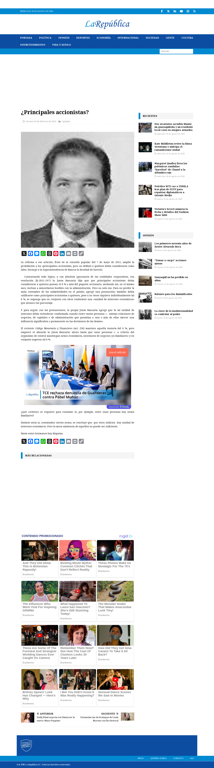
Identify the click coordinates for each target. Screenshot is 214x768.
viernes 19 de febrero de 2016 (41, 121)
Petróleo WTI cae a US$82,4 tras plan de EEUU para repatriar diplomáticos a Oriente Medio (171, 191)
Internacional (128, 37)
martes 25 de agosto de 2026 (169, 199)
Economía (104, 37)
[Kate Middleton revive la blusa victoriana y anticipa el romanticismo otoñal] (145, 147)
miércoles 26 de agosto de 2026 (171, 134)
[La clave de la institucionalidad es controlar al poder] (145, 314)
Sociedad (152, 37)
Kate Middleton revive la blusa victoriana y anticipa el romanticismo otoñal (173, 146)
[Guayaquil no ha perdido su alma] (145, 281)
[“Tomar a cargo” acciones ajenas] (145, 264)
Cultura (187, 37)
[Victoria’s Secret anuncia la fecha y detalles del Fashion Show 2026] (145, 213)
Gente (170, 37)
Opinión (63, 37)
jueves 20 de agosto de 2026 (169, 298)
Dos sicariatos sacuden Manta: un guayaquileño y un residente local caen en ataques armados (173, 127)
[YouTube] (181, 11)
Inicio (141, 758)
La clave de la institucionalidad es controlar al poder (173, 312)
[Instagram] (188, 11)
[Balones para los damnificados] (145, 298)
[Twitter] (168, 11)
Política (45, 37)
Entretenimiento (32, 44)
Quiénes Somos (158, 758)
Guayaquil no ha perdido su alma (171, 279)
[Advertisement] (107, 79)
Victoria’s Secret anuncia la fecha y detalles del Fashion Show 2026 (171, 212)
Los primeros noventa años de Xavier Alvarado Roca (173, 245)
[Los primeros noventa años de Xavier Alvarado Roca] (145, 247)
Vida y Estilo (61, 44)
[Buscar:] (176, 51)
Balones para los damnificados (173, 294)
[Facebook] (162, 11)
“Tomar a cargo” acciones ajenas (170, 262)
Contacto (178, 758)
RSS (192, 758)
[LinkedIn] (175, 11)
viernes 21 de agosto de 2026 (170, 267)
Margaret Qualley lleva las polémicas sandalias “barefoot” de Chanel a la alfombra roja (170, 168)
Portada (26, 37)
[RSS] (194, 11)
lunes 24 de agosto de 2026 (169, 250)
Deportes (83, 37)
